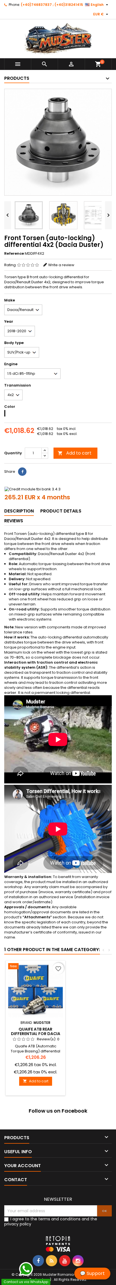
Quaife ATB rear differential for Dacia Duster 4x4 (35, 1033)
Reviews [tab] (13, 521)
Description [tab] (19, 511)
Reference (14, 253)
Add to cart (75, 453)
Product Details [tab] (60, 511)
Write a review (61, 265)
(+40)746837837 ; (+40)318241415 (52, 4)
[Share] (22, 471)
